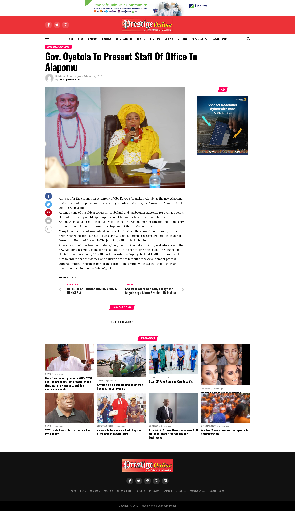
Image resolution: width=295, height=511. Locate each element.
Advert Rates (220, 38)
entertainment (124, 38)
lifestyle (182, 38)
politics (106, 38)
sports (141, 38)
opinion (169, 38)
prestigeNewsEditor (70, 79)
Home (70, 38)
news (80, 38)
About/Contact (200, 38)
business (92, 38)
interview (155, 38)
